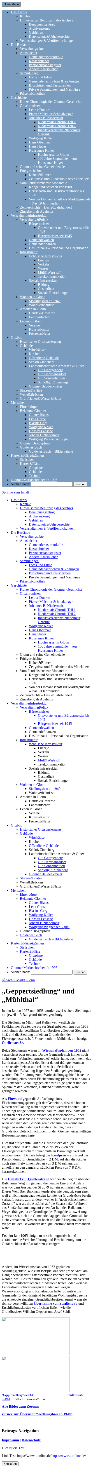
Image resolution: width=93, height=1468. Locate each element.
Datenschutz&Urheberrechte (49, 36)
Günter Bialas (39, 415)
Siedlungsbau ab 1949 (44, 301)
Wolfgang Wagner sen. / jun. (49, 439)
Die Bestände (20, 45)
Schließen (10, 1464)
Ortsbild (16, 337)
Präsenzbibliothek (32, 93)
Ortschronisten (30, 106)
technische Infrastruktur (45, 256)
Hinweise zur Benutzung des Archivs (46, 20)
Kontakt (25, 16)
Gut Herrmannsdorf (52, 374)
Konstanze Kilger (41, 150)
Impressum (10, 1440)
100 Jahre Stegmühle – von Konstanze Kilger (57, 160)
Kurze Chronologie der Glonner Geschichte (51, 101)
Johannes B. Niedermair (46, 118)
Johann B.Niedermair (44, 435)
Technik (34, 476)
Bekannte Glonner (33, 411)
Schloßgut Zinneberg (53, 382)
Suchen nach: (20, 484)
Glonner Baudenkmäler (45, 386)
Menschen (18, 402)
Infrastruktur (28, 252)
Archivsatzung (39, 28)
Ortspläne (36, 468)
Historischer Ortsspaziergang (40, 341)
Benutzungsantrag (42, 24)
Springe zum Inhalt (15, 492)
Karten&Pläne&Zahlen (27, 455)
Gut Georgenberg (50, 370)
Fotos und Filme (40, 77)
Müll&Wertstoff (49, 272)
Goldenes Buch (31, 447)
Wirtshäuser (37, 350)
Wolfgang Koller (41, 138)
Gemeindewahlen (41, 240)
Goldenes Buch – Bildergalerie (51, 451)
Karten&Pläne (30, 463)
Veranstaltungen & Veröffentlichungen (47, 40)
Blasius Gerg (38, 423)
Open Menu (11, 4)
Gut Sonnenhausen (51, 378)
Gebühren (36, 32)
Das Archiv (19, 12)
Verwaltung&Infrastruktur (29, 215)
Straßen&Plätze (31, 390)
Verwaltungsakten (32, 49)
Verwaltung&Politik (34, 219)
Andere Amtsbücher (43, 69)
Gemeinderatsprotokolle (46, 57)
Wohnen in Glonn (32, 297)
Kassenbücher (39, 61)
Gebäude (26, 346)
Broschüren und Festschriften (50, 85)
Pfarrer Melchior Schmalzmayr (51, 114)
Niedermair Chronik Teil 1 (57, 122)
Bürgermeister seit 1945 (55, 236)
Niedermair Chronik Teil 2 (57, 126)
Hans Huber (37, 146)
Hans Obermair (40, 142)
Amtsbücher (28, 53)
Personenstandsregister (45, 65)
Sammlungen (29, 73)
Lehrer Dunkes (39, 110)
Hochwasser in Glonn (53, 154)
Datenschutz (31, 1440)
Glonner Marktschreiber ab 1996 (34, 480)
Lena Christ (37, 419)
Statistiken (27, 459)
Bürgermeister (39, 223)
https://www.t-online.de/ (68, 1456)
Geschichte (19, 97)
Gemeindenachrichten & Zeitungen (54, 81)
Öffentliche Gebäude (44, 358)
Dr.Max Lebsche (41, 431)
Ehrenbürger (29, 407)
